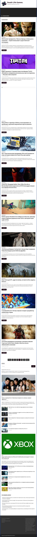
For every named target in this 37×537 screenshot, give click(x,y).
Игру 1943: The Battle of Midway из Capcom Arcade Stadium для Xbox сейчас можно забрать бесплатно (21, 488)
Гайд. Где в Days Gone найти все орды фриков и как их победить (20, 407)
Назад (9, 359)
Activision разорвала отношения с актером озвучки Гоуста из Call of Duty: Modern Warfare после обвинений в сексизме (17, 343)
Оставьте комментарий (5, 43)
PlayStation (3, 37)
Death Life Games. (15, 2)
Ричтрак (10, 371)
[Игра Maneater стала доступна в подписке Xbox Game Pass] (5, 480)
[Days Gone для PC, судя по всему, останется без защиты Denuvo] (18, 270)
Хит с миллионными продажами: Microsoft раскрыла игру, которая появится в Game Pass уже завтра (18, 154)
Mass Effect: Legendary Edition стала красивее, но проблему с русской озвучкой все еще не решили (17, 123)
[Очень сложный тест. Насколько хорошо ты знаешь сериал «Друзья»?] (18, 395)
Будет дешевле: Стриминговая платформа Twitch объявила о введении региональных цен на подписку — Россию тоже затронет (18, 73)
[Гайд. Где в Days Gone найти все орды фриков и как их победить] (5, 410)
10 (24, 359)
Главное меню (6, 15)
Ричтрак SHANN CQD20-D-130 (6, 369)
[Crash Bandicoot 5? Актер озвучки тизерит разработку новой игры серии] (18, 301)
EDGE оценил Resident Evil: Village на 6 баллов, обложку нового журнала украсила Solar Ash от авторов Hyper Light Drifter (18, 218)
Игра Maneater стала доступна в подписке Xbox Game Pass (19, 476)
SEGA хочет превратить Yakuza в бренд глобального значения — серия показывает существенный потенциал (17, 40)
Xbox (2, 455)
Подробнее (4, 50)
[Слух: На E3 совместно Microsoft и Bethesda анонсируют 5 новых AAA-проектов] (18, 454)
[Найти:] (18, 366)
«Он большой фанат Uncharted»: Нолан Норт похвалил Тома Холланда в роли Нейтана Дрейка (18, 249)
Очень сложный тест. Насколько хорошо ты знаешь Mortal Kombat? (21, 417)
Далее (27, 359)
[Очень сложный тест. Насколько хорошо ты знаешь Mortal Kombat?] (5, 421)
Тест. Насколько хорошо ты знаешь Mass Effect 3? (17, 428)
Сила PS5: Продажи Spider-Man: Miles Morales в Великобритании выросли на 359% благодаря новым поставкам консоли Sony (18, 185)
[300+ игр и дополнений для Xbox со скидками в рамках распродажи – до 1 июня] (5, 485)
